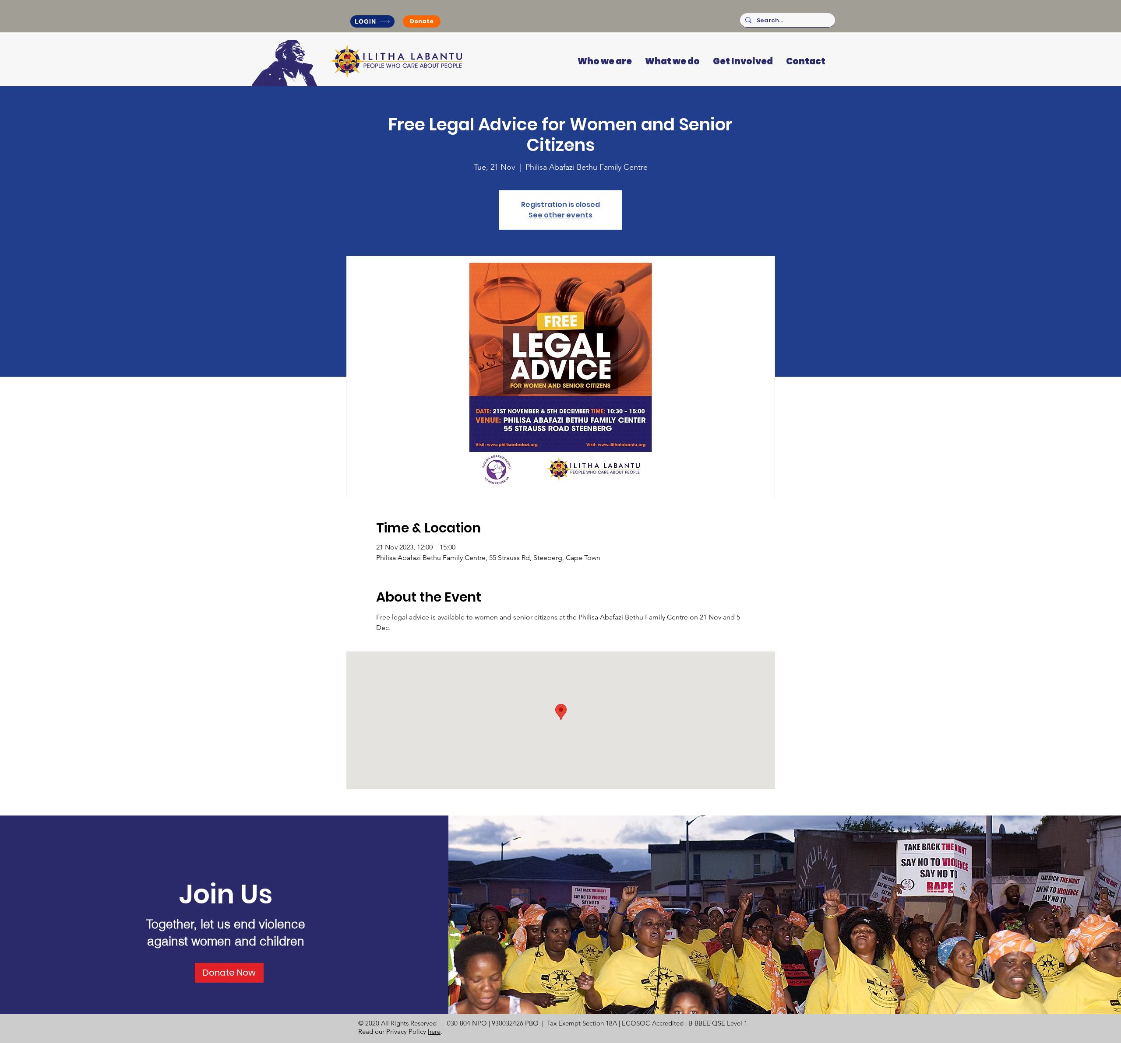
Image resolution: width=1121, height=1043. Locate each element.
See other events (560, 215)
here (434, 1031)
